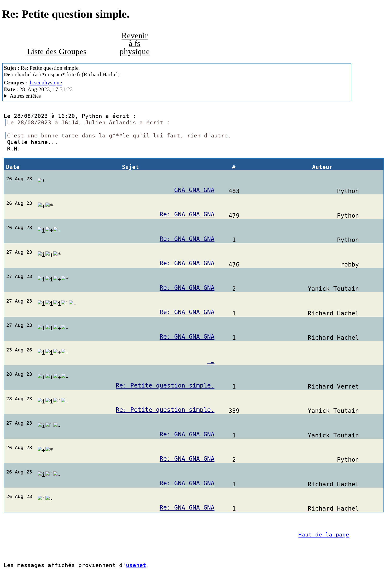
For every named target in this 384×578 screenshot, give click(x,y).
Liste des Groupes (56, 51)
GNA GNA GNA (194, 190)
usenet (136, 565)
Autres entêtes (25, 96)
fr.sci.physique (46, 82)
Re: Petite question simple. (165, 385)
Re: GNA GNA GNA (187, 214)
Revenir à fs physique (135, 43)
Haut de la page (323, 534)
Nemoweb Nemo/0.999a (71, 96)
